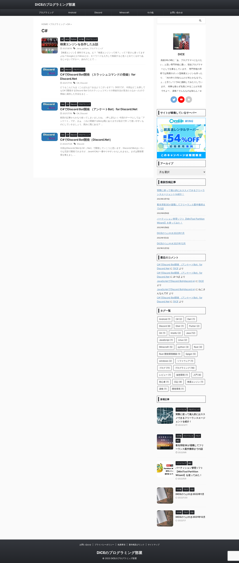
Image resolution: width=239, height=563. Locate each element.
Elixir (180, 326)
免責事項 (121, 544)
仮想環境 (182, 374)
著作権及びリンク (136, 544)
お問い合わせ (176, 12)
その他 (150, 12)
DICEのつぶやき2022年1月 (171, 233)
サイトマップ (153, 544)
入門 (197, 374)
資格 (163, 388)
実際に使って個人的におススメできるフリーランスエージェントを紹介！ (181, 192)
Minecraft (124, 12)
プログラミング (46, 12)
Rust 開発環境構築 (169, 354)
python (85, 48)
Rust (198, 347)
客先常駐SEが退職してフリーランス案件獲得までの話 (181, 206)
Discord (98, 12)
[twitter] (174, 99)
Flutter (194, 326)
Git (162, 333)
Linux (182, 340)
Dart (191, 319)
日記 (178, 381)
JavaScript (166, 340)
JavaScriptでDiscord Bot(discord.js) (176, 281)
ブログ (164, 368)
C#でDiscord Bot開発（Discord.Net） (86, 139)
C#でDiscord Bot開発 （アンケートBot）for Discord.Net (98, 109)
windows (165, 361)
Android (72, 12)
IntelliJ (176, 333)
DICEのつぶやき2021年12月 (171, 243)
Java (79, 48)
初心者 (164, 381)
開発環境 (178, 388)
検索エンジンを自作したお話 (79, 44)
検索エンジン (195, 381)
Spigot (191, 354)
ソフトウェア (185, 361)
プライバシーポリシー (104, 544)
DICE (175, 268)
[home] (189, 99)
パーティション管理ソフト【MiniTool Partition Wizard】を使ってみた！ (181, 220)
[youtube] (181, 99)
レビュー (165, 374)
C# (78, 83)
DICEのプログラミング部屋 (55, 4)
